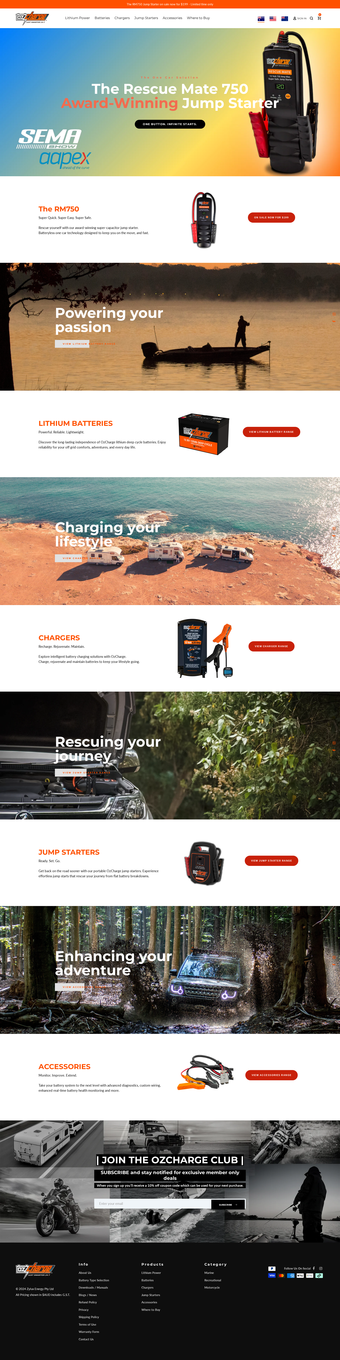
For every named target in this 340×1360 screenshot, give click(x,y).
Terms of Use (87, 1324)
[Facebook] (334, 322)
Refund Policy (88, 1302)
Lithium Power (151, 1272)
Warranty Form (89, 1331)
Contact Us (86, 1339)
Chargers (147, 1287)
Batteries (147, 1280)
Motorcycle (212, 1287)
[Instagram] (334, 314)
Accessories (149, 1302)
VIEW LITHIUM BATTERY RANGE (89, 343)
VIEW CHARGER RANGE (82, 558)
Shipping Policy (89, 1317)
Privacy (84, 1309)
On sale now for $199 (271, 217)
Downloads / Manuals (93, 1287)
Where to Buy (150, 1309)
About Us (85, 1272)
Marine (209, 1272)
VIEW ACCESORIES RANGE (84, 987)
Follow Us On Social (297, 1268)
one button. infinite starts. (170, 124)
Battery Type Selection (94, 1280)
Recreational (212, 1280)
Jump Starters (150, 1295)
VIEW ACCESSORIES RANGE (271, 1075)
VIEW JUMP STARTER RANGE (87, 772)
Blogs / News (88, 1295)
